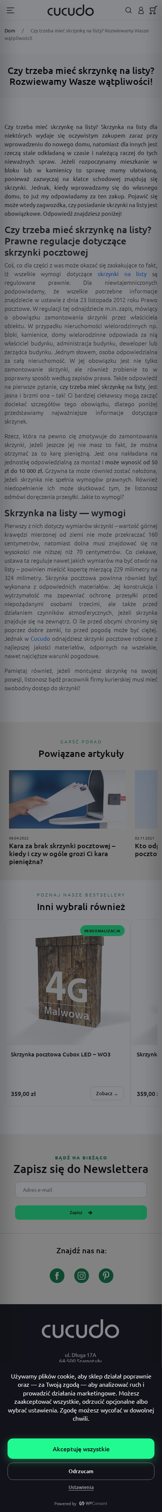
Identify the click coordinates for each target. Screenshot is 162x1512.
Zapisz (76, 1212)
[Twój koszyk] (153, 10)
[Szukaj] (129, 10)
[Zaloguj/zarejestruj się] (141, 10)
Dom (10, 30)
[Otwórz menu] (11, 10)
